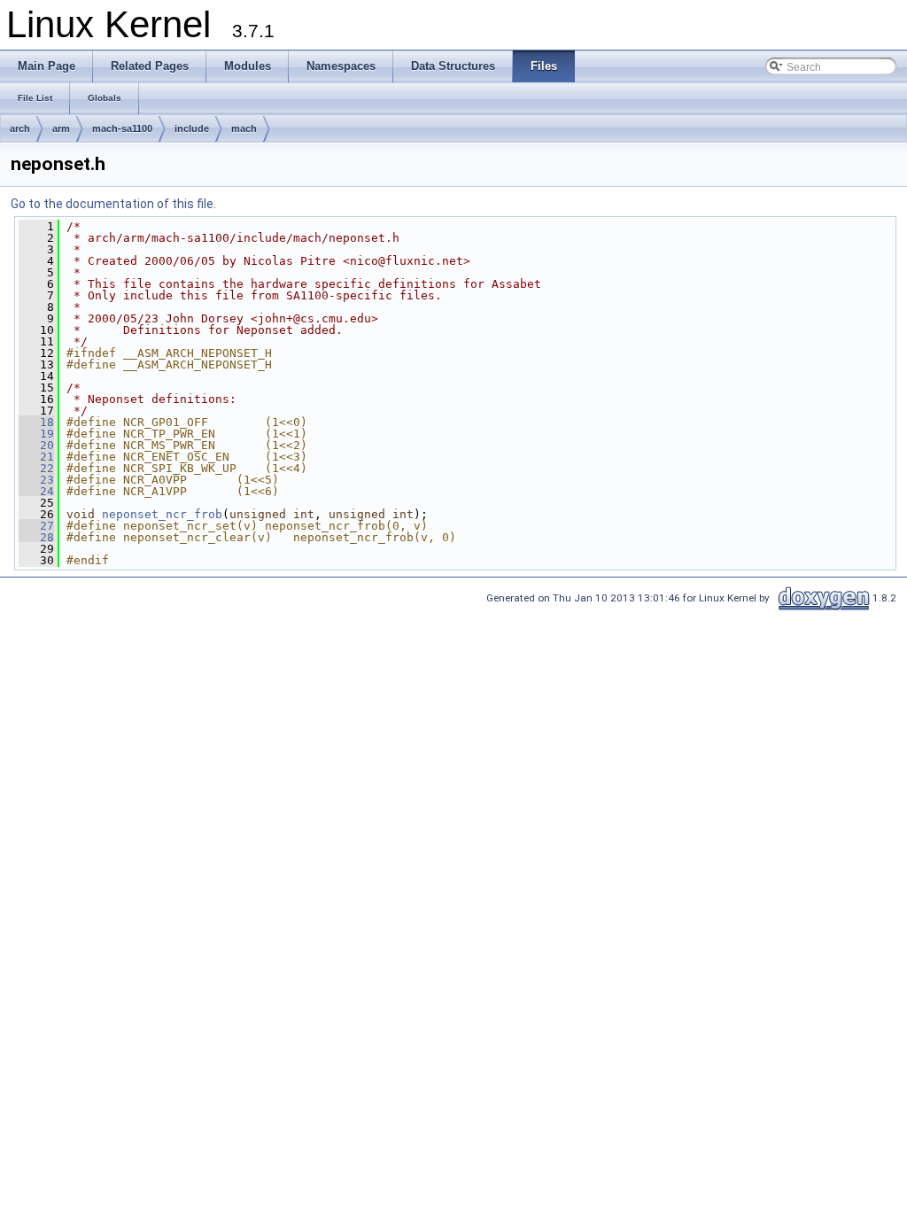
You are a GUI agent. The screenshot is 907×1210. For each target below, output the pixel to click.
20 (36, 445)
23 (36, 479)
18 (36, 422)
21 (36, 456)
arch (20, 128)
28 (36, 537)
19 (36, 433)
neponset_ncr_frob (162, 514)
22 (36, 468)
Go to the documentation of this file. (113, 204)
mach (244, 128)
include (191, 128)
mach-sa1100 (122, 128)
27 (36, 525)
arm (61, 128)
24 (36, 491)
